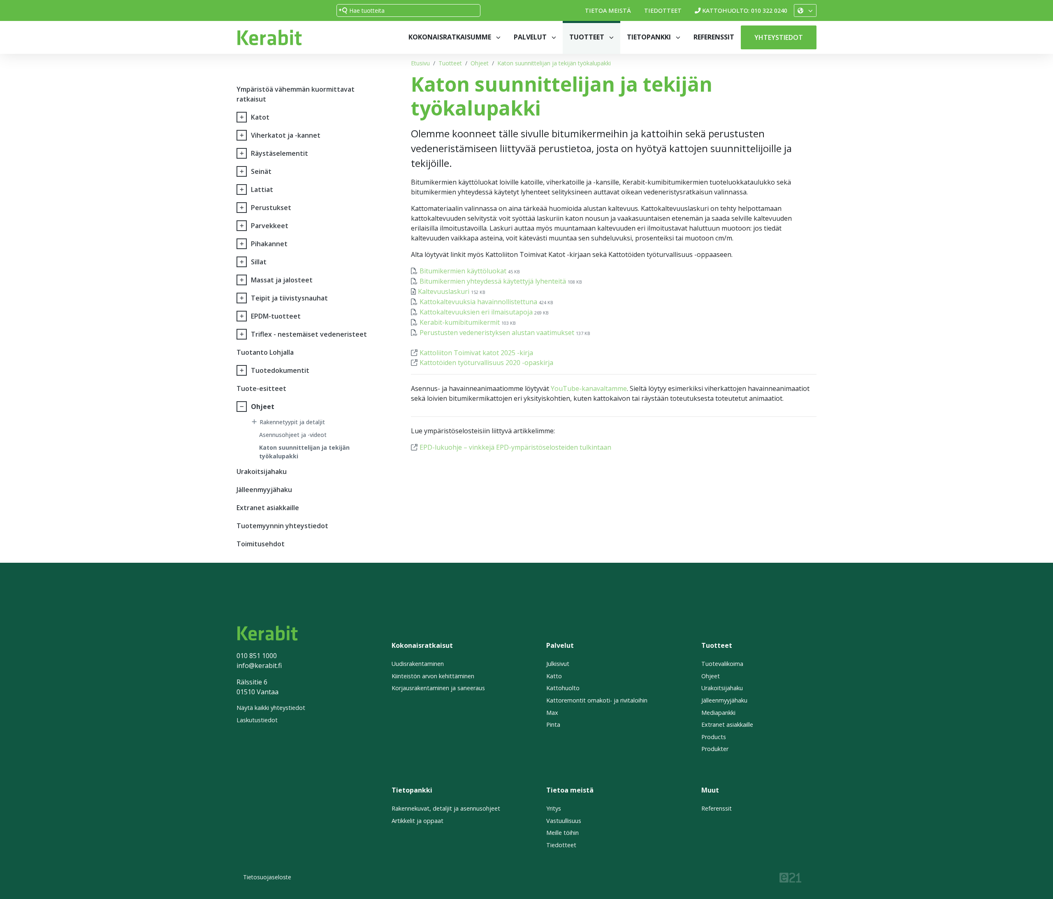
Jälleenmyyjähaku (264, 489)
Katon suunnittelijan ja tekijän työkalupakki (554, 63)
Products (713, 737)
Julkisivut (557, 664)
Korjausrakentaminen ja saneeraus (438, 688)
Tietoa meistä (608, 10)
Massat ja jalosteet (282, 279)
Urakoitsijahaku (262, 471)
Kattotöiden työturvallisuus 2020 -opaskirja (486, 362)
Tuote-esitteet (261, 388)
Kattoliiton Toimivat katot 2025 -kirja (476, 352)
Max (552, 712)
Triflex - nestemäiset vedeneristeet (309, 334)
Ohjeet (480, 63)
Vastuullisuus (563, 821)
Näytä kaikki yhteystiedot (271, 708)
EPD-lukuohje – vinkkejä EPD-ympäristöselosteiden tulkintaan (515, 447)
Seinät (261, 171)
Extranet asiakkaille (268, 507)
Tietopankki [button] (650, 37)
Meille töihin (562, 833)
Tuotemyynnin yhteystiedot (282, 525)
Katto (554, 676)
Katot (260, 117)
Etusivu (420, 63)
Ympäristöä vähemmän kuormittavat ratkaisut (296, 94)
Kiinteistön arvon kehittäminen (433, 676)
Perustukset (271, 207)
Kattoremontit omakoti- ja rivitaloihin (596, 700)
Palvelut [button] (531, 37)
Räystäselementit (279, 153)
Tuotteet (450, 63)
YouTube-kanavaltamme (589, 388)
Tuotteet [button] (587, 37)
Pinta (553, 724)
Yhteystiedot (778, 37)
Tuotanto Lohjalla (265, 352)
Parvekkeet (269, 225)
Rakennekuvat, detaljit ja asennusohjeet (446, 808)
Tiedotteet (663, 10)
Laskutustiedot (257, 720)
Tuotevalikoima (722, 664)
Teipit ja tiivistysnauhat (289, 298)
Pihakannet (269, 243)
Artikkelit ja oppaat (417, 821)
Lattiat (262, 189)
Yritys (553, 808)
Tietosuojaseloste (267, 877)
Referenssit (713, 37)
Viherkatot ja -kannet (285, 135)
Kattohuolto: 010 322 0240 (744, 10)
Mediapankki (718, 712)
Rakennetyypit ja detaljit (292, 422)
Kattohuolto (563, 688)
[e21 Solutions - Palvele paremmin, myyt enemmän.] (790, 877)
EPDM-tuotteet (276, 316)
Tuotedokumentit (280, 370)
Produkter (714, 749)
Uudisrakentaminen (418, 664)
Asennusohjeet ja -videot (293, 435)
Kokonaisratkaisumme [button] (450, 37)
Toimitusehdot (261, 543)
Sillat (259, 261)
